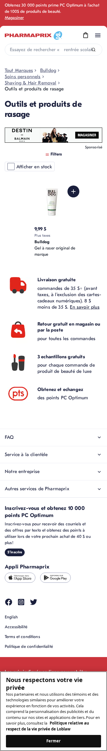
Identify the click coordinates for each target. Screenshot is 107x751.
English (11, 617)
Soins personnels (23, 76)
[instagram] (21, 602)
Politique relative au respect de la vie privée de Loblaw (47, 726)
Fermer (53, 741)
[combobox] (53, 50)
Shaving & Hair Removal (30, 83)
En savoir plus (84, 307)
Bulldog (48, 70)
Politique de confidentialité (29, 646)
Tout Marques (19, 70)
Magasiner (14, 17)
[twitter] (33, 602)
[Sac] (86, 35)
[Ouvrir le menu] (97, 35)
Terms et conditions (22, 636)
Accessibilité (16, 626)
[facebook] (8, 602)
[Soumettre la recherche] (93, 50)
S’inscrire (14, 552)
